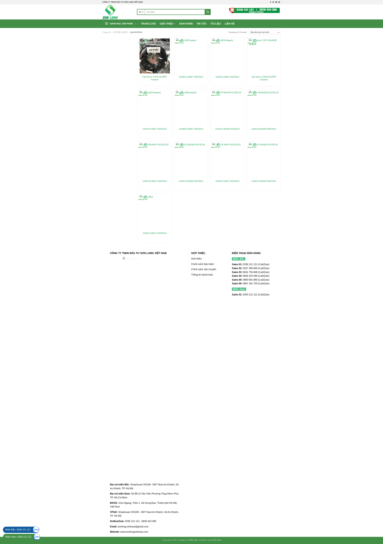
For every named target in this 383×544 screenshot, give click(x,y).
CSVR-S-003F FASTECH (227, 77)
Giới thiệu (166, 23)
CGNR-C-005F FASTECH (191, 77)
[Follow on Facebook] (270, 2)
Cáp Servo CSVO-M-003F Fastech (263, 78)
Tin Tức (202, 23)
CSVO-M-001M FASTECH (263, 129)
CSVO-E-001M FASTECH (191, 181)
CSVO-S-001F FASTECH (155, 233)
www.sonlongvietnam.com (134, 532)
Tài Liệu (216, 23)
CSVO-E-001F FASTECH (227, 181)
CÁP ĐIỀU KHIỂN (120, 32)
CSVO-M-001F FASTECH (155, 181)
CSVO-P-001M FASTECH (227, 129)
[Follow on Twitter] (276, 2)
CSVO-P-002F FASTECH (155, 129)
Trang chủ (148, 23)
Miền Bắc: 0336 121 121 (18, 529)
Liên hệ (230, 23)
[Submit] (208, 12)
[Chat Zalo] (36, 530)
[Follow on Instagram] (273, 2)
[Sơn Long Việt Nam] (117, 11)
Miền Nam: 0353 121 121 (18, 536)
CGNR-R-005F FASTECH (191, 129)
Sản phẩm (186, 23)
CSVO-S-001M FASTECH (264, 181)
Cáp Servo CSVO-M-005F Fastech (154, 78)
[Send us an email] (279, 2)
